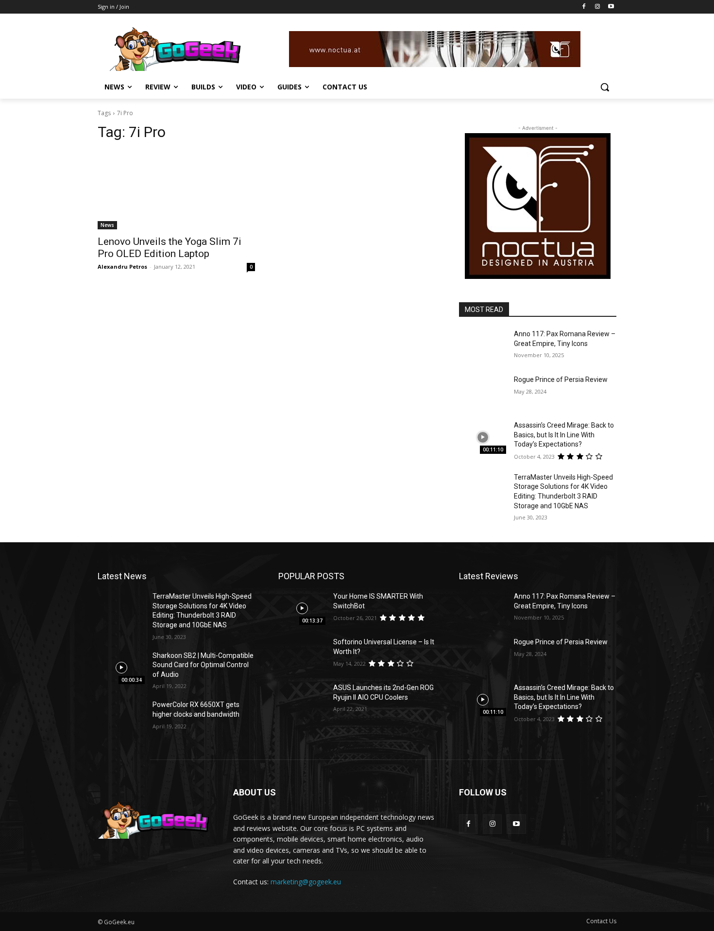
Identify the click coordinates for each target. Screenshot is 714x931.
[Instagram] (597, 7)
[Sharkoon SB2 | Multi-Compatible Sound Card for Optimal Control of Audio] (121, 667)
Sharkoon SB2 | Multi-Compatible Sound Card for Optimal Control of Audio (203, 665)
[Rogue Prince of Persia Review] (482, 391)
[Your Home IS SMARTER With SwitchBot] (301, 608)
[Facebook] (584, 7)
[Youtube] (610, 7)
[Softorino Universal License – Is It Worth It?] (301, 654)
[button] (604, 87)
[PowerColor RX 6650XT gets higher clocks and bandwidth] (121, 716)
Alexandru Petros (122, 266)
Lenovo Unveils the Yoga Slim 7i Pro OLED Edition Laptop (169, 247)
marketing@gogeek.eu (306, 881)
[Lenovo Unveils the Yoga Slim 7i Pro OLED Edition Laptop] (176, 190)
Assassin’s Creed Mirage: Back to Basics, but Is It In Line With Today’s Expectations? (564, 434)
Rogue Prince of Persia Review (561, 379)
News (107, 225)
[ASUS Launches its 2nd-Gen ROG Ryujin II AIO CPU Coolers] (301, 699)
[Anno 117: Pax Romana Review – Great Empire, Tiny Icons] (482, 345)
